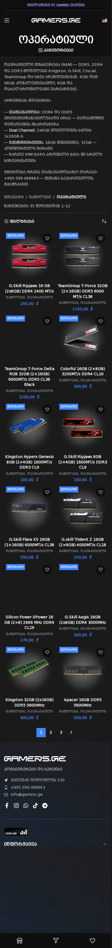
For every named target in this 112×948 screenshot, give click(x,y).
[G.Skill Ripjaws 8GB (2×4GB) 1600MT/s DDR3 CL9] (82, 427)
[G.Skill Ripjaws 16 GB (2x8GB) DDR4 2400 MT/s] (29, 256)
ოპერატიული (40, 297)
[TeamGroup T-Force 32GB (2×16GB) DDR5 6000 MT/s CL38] (82, 256)
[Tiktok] (35, 805)
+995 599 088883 (28, 787)
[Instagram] (16, 805)
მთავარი (14, 197)
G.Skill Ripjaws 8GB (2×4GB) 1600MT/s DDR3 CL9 (82, 461)
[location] (56, 884)
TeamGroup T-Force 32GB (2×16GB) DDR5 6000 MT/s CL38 (83, 291)
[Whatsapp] (26, 805)
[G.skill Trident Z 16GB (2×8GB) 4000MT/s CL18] (82, 510)
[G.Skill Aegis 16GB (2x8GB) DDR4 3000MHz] (82, 587)
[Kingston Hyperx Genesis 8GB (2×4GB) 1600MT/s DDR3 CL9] (29, 427)
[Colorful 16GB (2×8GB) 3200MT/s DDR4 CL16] (82, 339)
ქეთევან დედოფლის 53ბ (38, 780)
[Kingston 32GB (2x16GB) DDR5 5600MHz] (29, 670)
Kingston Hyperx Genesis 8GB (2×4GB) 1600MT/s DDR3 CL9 (29, 461)
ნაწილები (40, 197)
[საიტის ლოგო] (56, 20)
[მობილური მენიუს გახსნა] (6, 20)
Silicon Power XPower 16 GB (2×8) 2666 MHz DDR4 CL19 (29, 622)
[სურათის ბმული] (35, 758)
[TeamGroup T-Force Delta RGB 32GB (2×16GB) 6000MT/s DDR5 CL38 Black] (29, 339)
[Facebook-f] (7, 805)
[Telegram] (45, 805)
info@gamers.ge (27, 794)
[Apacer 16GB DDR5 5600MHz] (82, 670)
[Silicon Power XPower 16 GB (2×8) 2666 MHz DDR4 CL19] (29, 587)
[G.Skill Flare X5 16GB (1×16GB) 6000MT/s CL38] (29, 510)
